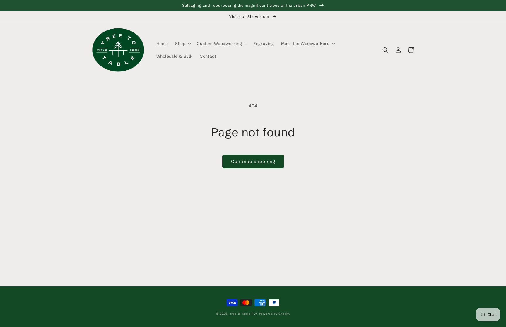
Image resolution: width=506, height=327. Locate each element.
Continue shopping (253, 161)
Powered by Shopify (274, 314)
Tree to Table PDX (244, 314)
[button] (182, 43)
